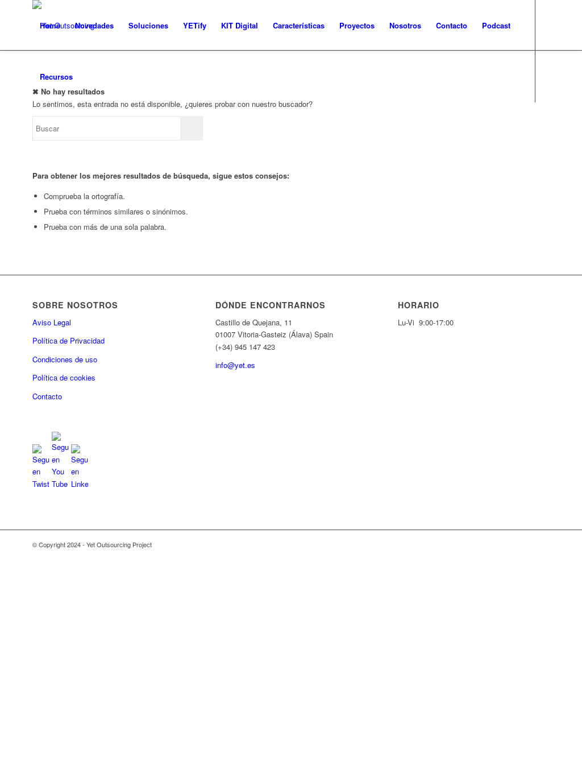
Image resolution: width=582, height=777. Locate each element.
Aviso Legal (51, 322)
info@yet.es (235, 364)
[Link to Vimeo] (86, 127)
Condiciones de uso (64, 359)
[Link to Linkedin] (69, 127)
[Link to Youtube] (52, 127)
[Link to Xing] (104, 127)
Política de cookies (63, 377)
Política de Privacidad (68, 340)
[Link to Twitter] (35, 127)
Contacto (47, 396)
